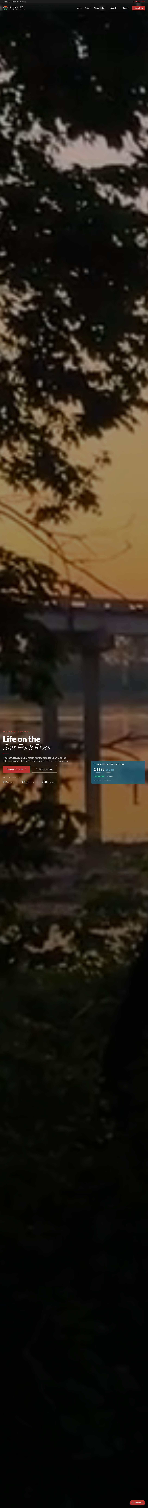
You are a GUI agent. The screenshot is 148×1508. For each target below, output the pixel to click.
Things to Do (99, 8)
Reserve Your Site (15, 769)
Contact (126, 8)
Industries (113, 8)
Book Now (139, 8)
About (79, 8)
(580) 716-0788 (140, 1)
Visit (87, 8)
